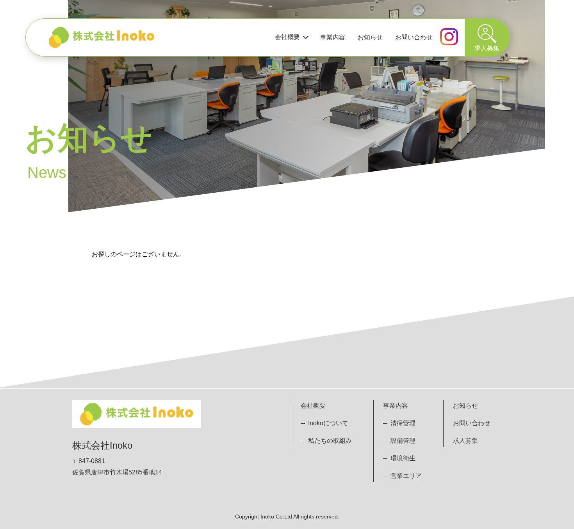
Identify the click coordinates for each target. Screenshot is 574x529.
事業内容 (332, 37)
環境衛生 (402, 458)
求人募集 (465, 440)
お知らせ (370, 37)
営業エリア (406, 475)
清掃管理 (402, 423)
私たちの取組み (330, 440)
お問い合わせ (414, 37)
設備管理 (402, 440)
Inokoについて (328, 423)
